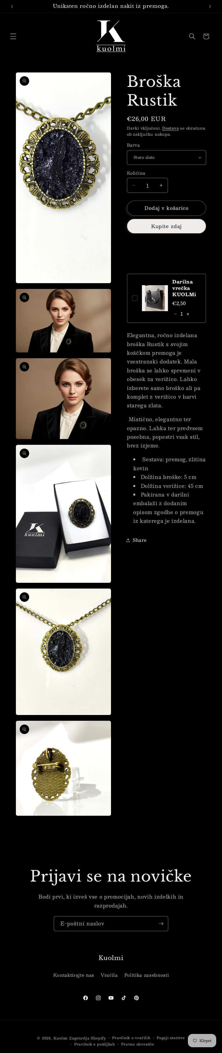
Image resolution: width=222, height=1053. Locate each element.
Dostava (170, 128)
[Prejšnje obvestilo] (11, 6)
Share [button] (139, 540)
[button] (13, 36)
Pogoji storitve (171, 1038)
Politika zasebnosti (146, 975)
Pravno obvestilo (137, 1044)
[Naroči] (161, 923)
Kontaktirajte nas (73, 975)
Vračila (109, 975)
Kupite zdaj (166, 226)
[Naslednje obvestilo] (210, 6)
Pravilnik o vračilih (131, 1038)
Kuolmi (60, 1038)
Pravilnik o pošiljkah (94, 1044)
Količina (136, 173)
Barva (133, 145)
